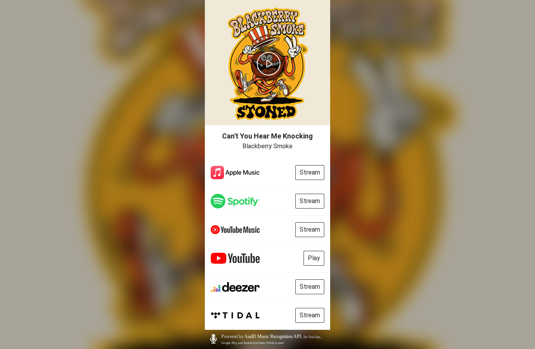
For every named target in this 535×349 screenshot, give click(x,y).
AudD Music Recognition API (272, 336)
